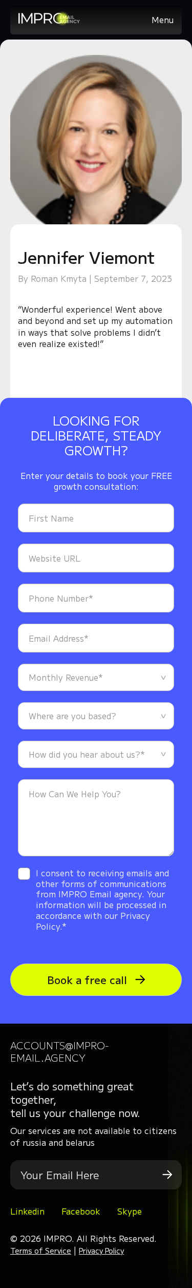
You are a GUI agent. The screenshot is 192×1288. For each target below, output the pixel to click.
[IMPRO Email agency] (49, 22)
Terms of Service (40, 1250)
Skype (129, 1211)
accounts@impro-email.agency (59, 1051)
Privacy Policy (101, 1250)
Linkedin (27, 1211)
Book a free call (88, 979)
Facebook (80, 1211)
